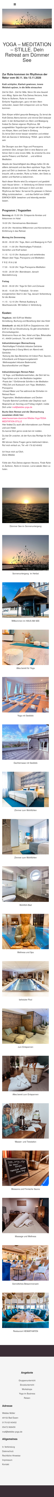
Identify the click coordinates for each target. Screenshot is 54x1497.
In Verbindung (8, 1446)
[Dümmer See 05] (25, 694)
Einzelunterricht (27, 1384)
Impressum (7, 1459)
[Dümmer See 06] (25, 742)
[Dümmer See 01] (25, 505)
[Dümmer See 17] (25, 1263)
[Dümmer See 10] (25, 931)
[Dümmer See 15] (25, 1168)
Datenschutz (8, 1451)
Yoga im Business (27, 1393)
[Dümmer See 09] (25, 884)
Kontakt (5, 1464)
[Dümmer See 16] (25, 1215)
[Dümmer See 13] (25, 1073)
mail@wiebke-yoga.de (22, 407)
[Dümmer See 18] (25, 1310)
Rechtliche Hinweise (11, 1455)
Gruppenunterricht (27, 1380)
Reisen (27, 1397)
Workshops (27, 1389)
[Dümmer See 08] (25, 836)
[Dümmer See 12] (25, 1026)
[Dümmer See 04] (25, 647)
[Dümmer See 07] (25, 789)
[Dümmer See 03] (25, 600)
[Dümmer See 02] (25, 552)
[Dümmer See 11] (25, 978)
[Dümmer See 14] (25, 1121)
